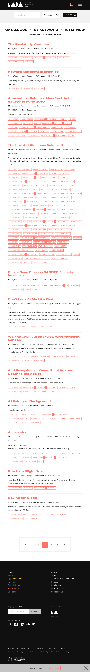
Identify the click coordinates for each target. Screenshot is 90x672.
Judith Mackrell (16, 218)
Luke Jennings (62, 222)
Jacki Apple (70, 127)
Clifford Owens (15, 185)
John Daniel (61, 514)
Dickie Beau (43, 285)
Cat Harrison (64, 177)
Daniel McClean (46, 189)
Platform (25, 360)
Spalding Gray (15, 391)
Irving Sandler (43, 127)
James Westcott (52, 209)
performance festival (61, 238)
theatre (49, 327)
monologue (51, 387)
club (26, 185)
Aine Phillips (25, 169)
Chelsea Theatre (22, 285)
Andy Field (69, 169)
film (56, 453)
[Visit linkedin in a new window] (34, 624)
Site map (11, 648)
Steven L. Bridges (17, 254)
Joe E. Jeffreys (29, 213)
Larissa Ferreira (61, 218)
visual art (39, 88)
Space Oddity (20, 422)
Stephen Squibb (56, 250)
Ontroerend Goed (63, 234)
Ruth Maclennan (45, 246)
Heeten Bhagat (15, 488)
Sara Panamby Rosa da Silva (21, 250)
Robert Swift (75, 418)
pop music (13, 242)
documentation (15, 88)
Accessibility (26, 648)
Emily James (75, 193)
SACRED (35, 289)
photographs (61, 457)
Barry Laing (42, 173)
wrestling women (16, 62)
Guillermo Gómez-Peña (65, 201)
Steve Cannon (61, 135)
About (54, 572)
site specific (37, 360)
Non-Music (62, 418)
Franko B (33, 514)
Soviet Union (30, 461)
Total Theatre (31, 518)
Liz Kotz (27, 222)
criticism (27, 123)
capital (21, 453)
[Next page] (63, 545)
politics (77, 238)
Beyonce (66, 173)
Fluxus (37, 123)
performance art (42, 238)
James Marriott (58, 356)
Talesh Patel (34, 422)
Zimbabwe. (51, 488)
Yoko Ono (27, 262)
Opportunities (16, 578)
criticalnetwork (55, 185)
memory (11, 135)
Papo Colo (21, 135)
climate (22, 356)
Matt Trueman (66, 230)
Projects (13, 582)
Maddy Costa (76, 222)
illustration (74, 453)
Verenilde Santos (59, 258)
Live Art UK (54, 616)
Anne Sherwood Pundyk (56, 119)
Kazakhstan (38, 457)
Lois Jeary (38, 222)
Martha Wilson (57, 131)
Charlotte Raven (34, 181)
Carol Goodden (15, 123)
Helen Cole (26, 205)
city (29, 453)
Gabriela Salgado (16, 201)
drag (11, 327)
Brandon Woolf (15, 177)
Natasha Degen (15, 234)
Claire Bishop (50, 181)
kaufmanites (50, 58)
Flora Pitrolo (64, 197)
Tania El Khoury (64, 254)
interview (38, 58)
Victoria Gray (15, 262)
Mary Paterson (39, 230)
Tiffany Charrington (33, 258)
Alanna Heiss (26, 119)
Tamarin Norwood (47, 254)
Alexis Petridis (40, 169)
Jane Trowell (67, 209)
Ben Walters (55, 173)
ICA (41, 514)
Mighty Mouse (63, 58)
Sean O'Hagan (41, 250)
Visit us (56, 585)
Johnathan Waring (70, 213)
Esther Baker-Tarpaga (31, 197)
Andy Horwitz (14, 173)
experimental (46, 414)
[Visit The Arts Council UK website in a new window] (46, 659)
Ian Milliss (14, 209)
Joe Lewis (32, 131)
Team (53, 575)
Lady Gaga (47, 218)
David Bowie (21, 414)
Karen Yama (44, 131)
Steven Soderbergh (31, 391)
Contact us (57, 588)
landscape (49, 457)
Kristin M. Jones (32, 218)
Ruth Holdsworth (29, 246)
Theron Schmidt (15, 258)
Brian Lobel (28, 177)
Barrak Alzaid (28, 173)
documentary (28, 387)
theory (72, 135)
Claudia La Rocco (66, 181)
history (67, 123)
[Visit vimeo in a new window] (22, 624)
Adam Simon (13, 119)
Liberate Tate (15, 222)
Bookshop (13, 592)
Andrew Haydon (56, 169)
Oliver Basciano (46, 234)
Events (11, 575)
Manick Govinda (33, 226)
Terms (63, 648)
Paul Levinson (27, 238)
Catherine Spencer (17, 181)
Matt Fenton (53, 230)
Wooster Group (48, 391)
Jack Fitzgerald (49, 418)
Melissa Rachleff (73, 131)
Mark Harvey (14, 230)
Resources (13, 588)
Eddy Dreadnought (60, 193)
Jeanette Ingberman (17, 131)
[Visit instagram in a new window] (9, 624)
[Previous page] (26, 545)
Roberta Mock (39, 242)
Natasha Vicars (30, 234)
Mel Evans (71, 356)
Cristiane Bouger (38, 185)
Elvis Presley (26, 58)
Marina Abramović (67, 226)
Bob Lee (71, 119)
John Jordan (44, 213)
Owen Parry (13, 238)
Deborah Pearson (63, 189)
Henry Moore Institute (19, 418)
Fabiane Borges (49, 197)
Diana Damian (14, 193)
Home (10, 572)
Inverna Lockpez (27, 127)
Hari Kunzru (14, 205)
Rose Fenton (63, 242)
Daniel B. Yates (30, 189)
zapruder (29, 62)
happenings (47, 123)
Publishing (14, 585)
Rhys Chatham (47, 135)
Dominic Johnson (43, 193)
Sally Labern (60, 246)
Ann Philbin (39, 119)
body (25, 514)
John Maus (56, 213)
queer (27, 289)
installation (14, 457)
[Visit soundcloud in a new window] (28, 624)
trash (47, 258)
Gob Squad (49, 201)
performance (14, 360)
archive (12, 453)
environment (33, 356)
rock (11, 422)
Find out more (53, 668)
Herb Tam (58, 123)
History (55, 582)
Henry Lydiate (55, 205)
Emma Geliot (14, 197)
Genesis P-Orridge (34, 201)
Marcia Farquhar (50, 226)
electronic (33, 414)
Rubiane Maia (14, 246)
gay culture (20, 327)
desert (36, 453)
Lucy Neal (49, 222)
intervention (27, 209)
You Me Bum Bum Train (42, 262)
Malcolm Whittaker (17, 226)
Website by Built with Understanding (54, 652)
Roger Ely (51, 242)
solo (73, 387)
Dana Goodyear (15, 189)
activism (12, 169)
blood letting (15, 514)
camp (38, 177)
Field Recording (61, 414)
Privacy (52, 648)
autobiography (15, 387)
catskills (13, 58)
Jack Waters (57, 127)
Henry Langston (40, 205)
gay (66, 285)
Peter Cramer (33, 135)
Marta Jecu (26, 230)
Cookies (40, 648)
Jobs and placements (62, 578)
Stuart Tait (32, 254)
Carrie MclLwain (49, 177)
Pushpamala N (25, 242)
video (40, 461)
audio (11, 414)
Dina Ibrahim (28, 193)
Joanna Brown (14, 213)
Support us (57, 592)
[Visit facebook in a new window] (16, 624)
